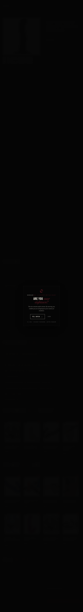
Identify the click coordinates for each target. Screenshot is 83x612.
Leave (49, 316)
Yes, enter (37, 317)
